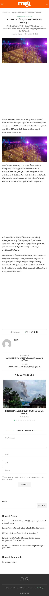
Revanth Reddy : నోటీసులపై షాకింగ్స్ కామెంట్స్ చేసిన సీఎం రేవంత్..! (23, 528)
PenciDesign (40, 588)
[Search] (47, 4)
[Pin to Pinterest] (34, 332)
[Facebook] (22, 579)
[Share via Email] (36, 332)
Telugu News (6, 12)
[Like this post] (27, 332)
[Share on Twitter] (32, 332)
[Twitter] (27, 579)
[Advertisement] (24, 92)
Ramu (20, 34)
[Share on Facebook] (29, 332)
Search (4, 502)
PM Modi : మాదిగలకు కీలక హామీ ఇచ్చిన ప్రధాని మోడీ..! (20, 533)
